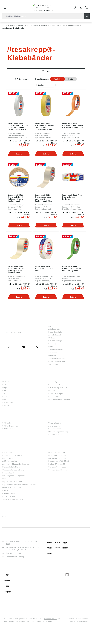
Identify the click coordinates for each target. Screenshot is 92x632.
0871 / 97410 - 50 (13, 332)
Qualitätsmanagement (11, 487)
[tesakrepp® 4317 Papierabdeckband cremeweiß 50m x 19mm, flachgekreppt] (46, 177)
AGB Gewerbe (8, 458)
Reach (5, 490)
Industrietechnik (55, 332)
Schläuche (52, 353)
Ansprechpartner (55, 382)
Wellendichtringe (55, 341)
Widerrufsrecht (54, 429)
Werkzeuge (53, 364)
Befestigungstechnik (56, 361)
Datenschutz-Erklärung (12, 467)
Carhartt (5, 382)
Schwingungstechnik (56, 358)
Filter (47, 71)
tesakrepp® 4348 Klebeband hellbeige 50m (43, 268)
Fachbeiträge (53, 396)
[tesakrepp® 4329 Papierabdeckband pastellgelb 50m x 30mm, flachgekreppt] (19, 248)
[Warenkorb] (87, 7)
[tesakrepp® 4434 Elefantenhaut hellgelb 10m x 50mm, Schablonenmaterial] (46, 105)
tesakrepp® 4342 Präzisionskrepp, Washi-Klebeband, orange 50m (72, 125)
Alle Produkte (8, 402)
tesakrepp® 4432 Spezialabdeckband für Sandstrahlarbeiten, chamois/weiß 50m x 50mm (18, 126)
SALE (50, 326)
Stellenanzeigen (9, 517)
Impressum (7, 452)
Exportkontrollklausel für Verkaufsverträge (19, 485)
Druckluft (52, 355)
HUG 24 (51, 391)
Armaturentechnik (55, 350)
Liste (70, 79)
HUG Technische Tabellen (59, 399)
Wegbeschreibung (55, 385)
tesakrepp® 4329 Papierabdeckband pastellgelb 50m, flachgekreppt (16, 269)
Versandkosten (54, 423)
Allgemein (6, 405)
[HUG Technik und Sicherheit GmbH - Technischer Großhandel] (44, 7)
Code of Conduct (9, 493)
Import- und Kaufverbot (12, 482)
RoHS (4, 479)
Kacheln (57, 79)
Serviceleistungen (55, 394)
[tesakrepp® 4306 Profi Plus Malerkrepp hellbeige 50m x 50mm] (73, 177)
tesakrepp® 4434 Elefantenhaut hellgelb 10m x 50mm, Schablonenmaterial (44, 126)
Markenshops (9, 378)
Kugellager (52, 344)
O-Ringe (51, 338)
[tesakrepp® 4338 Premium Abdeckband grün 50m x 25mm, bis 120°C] (73, 248)
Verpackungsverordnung (12, 499)
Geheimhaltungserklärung (13, 470)
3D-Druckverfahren (10, 426)
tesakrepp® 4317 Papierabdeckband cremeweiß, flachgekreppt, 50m (43, 198)
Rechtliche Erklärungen (12, 455)
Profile (51, 347)
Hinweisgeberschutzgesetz (13, 476)
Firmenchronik (8, 473)
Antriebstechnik (54, 335)
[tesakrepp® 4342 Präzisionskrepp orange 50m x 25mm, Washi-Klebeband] (73, 105)
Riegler (5, 388)
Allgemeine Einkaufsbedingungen (16, 464)
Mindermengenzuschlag (58, 432)
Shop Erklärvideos (56, 435)
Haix (4, 399)
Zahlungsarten (54, 426)
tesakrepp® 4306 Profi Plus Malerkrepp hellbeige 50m (72, 197)
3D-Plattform (7, 423)
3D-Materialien (8, 429)
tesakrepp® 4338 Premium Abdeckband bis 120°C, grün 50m (71, 268)
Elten (4, 396)
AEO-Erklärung (8, 496)
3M (3, 394)
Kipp (4, 391)
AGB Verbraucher (9, 461)
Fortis (4, 385)
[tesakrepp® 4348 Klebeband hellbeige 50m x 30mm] (46, 248)
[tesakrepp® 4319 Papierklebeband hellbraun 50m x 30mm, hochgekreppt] (19, 177)
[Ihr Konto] (75, 7)
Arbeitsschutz (54, 329)
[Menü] (5, 7)
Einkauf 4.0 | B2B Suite (58, 388)
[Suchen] (87, 16)
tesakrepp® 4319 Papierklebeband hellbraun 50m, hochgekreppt (15, 198)
